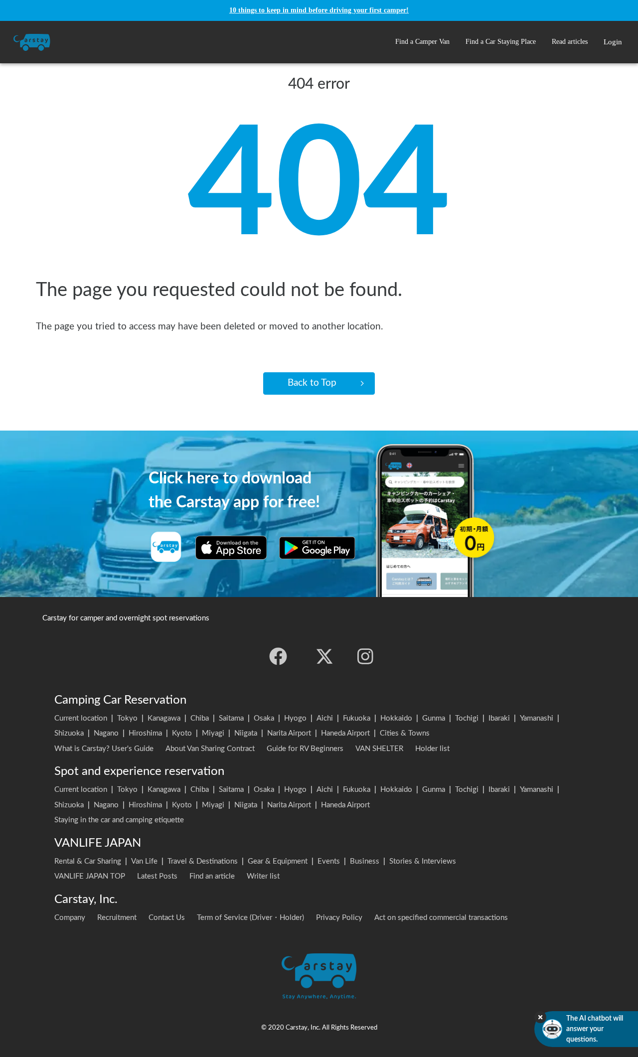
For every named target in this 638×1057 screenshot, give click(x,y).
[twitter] (324, 656)
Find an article (212, 876)
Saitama (231, 718)
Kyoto (182, 733)
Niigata (245, 733)
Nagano (106, 733)
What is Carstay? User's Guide (104, 749)
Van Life (144, 861)
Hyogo (295, 718)
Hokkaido (396, 718)
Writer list (263, 876)
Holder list (432, 749)
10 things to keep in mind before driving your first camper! (319, 10)
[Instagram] (365, 656)
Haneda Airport (345, 733)
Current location (80, 718)
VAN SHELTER (379, 749)
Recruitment (117, 917)
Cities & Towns (405, 733)
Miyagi (213, 733)
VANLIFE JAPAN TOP (89, 876)
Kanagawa (164, 718)
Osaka (264, 718)
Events (329, 861)
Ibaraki (499, 718)
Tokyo (127, 718)
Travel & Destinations (202, 861)
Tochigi (466, 718)
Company (69, 917)
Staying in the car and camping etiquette (119, 820)
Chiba (199, 718)
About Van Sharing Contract (210, 749)
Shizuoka (69, 733)
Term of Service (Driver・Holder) (250, 917)
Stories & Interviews (422, 861)
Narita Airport (289, 733)
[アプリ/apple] (231, 548)
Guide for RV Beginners (305, 749)
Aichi (325, 718)
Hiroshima (145, 733)
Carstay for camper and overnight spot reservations (125, 618)
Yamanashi (536, 718)
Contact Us (167, 917)
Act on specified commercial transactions (441, 917)
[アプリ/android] (317, 548)
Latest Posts (157, 876)
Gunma (433, 718)
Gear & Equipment (278, 861)
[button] (422, 42)
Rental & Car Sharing (87, 861)
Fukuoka (356, 718)
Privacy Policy (339, 917)
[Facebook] (278, 656)
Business (364, 861)
